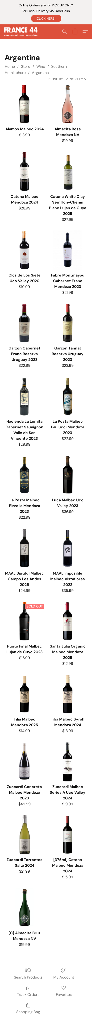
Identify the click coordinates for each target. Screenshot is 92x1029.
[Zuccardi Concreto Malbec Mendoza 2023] (24, 761)
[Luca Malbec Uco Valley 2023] (67, 475)
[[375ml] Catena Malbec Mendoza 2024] (67, 834)
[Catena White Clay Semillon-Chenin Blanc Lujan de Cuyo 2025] (67, 171)
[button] (46, 18)
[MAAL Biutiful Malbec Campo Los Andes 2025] (24, 548)
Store (25, 66)
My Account (63, 977)
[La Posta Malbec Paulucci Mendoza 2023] (67, 396)
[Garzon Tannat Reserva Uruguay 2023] (67, 323)
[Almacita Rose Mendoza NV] (67, 104)
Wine (40, 66)
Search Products (28, 977)
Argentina (40, 72)
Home (10, 66)
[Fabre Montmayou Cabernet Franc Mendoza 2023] (67, 250)
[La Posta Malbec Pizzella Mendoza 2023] (24, 475)
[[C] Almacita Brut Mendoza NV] (24, 908)
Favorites (64, 994)
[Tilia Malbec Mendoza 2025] (24, 694)
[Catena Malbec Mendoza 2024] (24, 171)
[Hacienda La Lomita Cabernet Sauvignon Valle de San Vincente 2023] (24, 396)
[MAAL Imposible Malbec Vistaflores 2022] (67, 548)
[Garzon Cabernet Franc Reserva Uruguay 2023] (24, 323)
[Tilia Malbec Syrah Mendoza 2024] (67, 694)
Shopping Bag (28, 1011)
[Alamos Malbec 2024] (24, 104)
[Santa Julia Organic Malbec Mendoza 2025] (67, 621)
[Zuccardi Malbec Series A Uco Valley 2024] (67, 761)
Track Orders (28, 994)
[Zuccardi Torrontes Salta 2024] (24, 834)
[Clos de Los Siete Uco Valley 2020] (24, 250)
